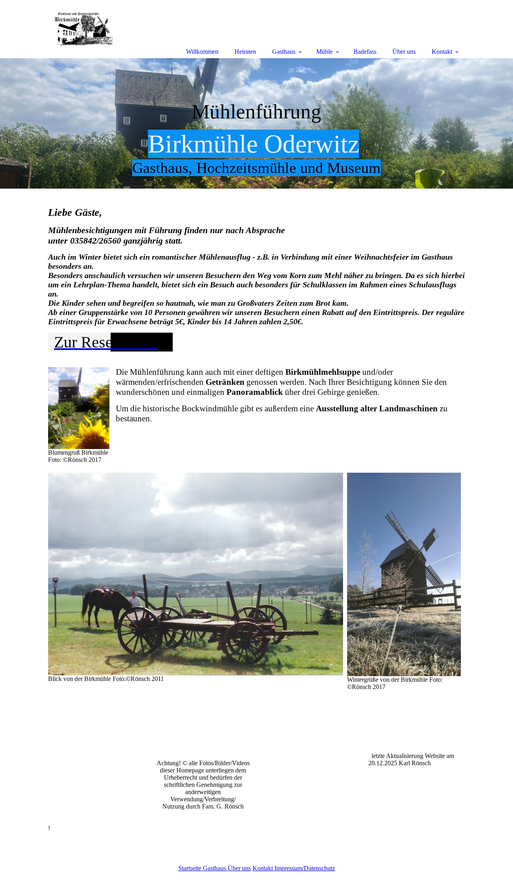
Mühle (324, 51)
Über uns (239, 868)
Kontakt (263, 868)
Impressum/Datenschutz (305, 868)
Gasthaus (214, 868)
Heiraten (245, 51)
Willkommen (202, 51)
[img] (256, 123)
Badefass (364, 51)
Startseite (190, 868)
